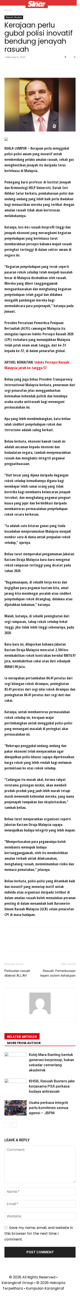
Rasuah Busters (14, 17)
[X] (19, 67)
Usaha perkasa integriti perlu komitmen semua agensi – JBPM (48, 1107)
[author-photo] (40, 1014)
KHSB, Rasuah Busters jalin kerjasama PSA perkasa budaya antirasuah (52, 1086)
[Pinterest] (29, 67)
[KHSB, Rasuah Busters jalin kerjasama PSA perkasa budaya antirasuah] (15, 1086)
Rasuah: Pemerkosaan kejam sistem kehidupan (58, 973)
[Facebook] (8, 67)
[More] (50, 67)
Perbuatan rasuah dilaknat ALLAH (17, 973)
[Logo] (37, 4)
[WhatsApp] (39, 67)
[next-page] (14, 1124)
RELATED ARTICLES (22, 1036)
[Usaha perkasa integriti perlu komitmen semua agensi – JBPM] (15, 1108)
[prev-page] (7, 1124)
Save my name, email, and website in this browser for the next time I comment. (38, 1233)
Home (8, 10)
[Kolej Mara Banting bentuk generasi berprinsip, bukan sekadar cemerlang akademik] (15, 1060)
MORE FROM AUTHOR (24, 1043)
